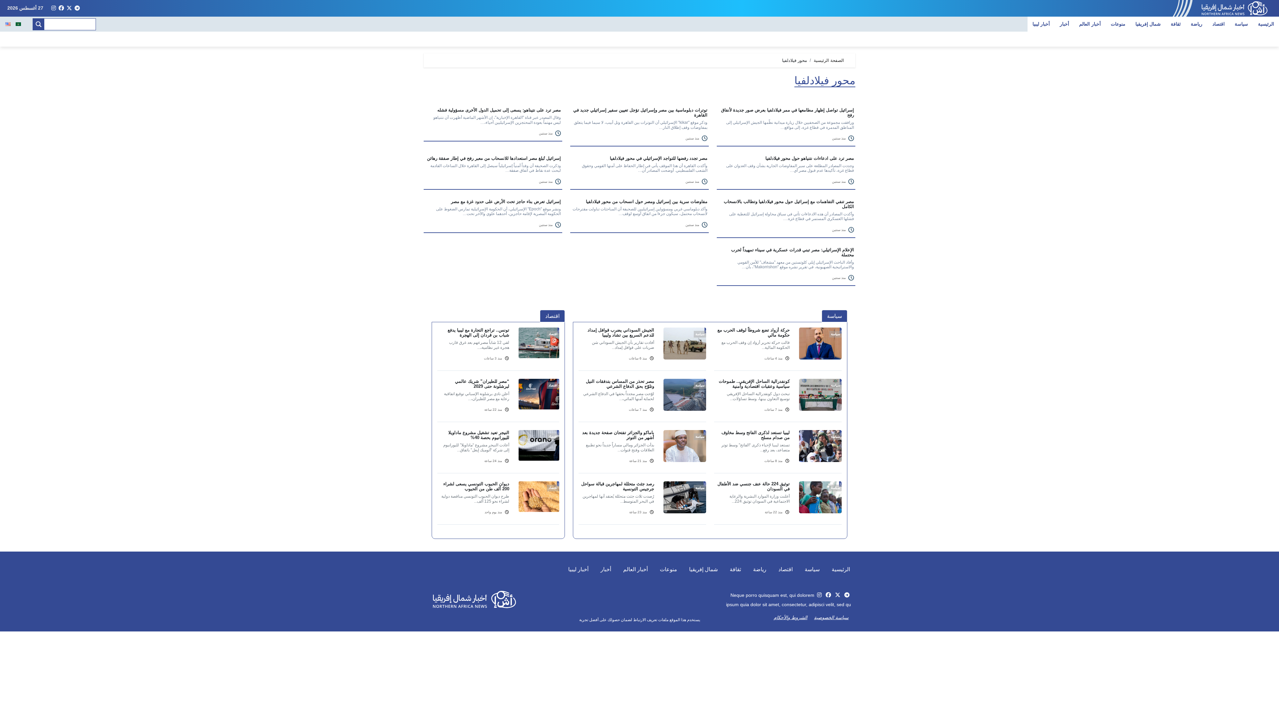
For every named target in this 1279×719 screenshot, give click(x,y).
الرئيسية (1266, 24)
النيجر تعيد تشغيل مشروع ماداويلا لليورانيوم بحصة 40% (478, 435)
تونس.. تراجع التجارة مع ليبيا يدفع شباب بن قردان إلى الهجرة (478, 333)
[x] (69, 8)
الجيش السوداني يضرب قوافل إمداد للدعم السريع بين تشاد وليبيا (621, 333)
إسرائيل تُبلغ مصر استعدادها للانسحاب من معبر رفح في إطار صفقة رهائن (494, 158)
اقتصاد (1218, 24)
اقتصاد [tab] (552, 316)
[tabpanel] (710, 430)
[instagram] (53, 8)
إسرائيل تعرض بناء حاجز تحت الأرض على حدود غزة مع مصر (506, 201)
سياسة (1241, 24)
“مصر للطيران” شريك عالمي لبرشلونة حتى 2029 (482, 384)
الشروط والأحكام (790, 617)
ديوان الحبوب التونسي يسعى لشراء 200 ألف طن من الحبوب (476, 486)
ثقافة (1176, 24)
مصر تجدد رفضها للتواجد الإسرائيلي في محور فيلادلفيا (658, 158)
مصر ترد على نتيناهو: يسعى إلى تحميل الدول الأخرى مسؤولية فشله (499, 110)
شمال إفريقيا (1148, 24)
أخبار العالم (1090, 24)
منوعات (1118, 24)
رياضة (1196, 24)
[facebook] (61, 8)
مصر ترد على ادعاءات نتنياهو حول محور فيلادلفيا (809, 158)
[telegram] (77, 8)
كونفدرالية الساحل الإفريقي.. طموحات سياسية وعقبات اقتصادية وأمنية (754, 384)
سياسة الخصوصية (831, 617)
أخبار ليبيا (1041, 24)
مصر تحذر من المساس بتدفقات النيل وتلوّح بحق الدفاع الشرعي (620, 384)
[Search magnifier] (38, 24)
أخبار (1064, 24)
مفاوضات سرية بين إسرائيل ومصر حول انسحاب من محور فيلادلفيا (646, 201)
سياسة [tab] (834, 316)
